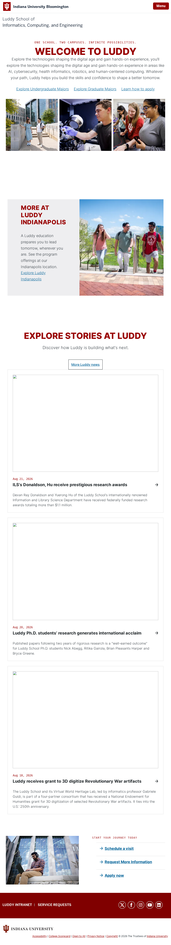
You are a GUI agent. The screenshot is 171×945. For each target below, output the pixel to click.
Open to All (78, 936)
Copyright (112, 936)
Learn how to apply (138, 89)
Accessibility (39, 936)
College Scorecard (59, 936)
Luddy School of (43, 22)
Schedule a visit (119, 848)
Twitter (122, 905)
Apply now (114, 875)
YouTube (149, 905)
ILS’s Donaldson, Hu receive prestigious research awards (70, 484)
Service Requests (54, 905)
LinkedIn (159, 905)
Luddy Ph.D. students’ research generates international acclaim (77, 633)
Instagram (140, 905)
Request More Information (128, 862)
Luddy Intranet (17, 905)
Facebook (131, 905)
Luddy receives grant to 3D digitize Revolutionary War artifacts (77, 781)
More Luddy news (85, 364)
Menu (161, 6)
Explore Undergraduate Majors (42, 89)
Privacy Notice (95, 936)
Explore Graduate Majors (95, 89)
